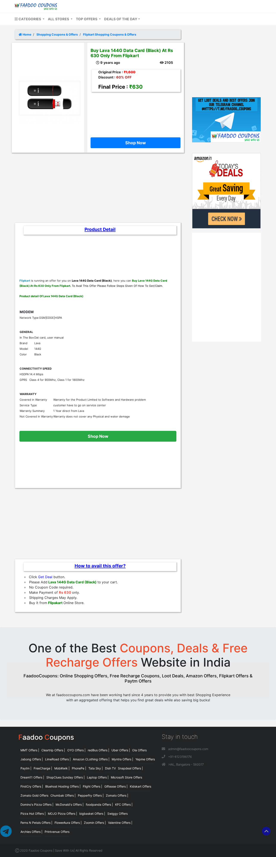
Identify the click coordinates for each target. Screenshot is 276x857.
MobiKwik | (62, 768)
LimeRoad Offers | (58, 759)
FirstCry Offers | (31, 786)
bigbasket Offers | (92, 813)
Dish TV (110, 768)
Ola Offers (139, 750)
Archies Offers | (31, 831)
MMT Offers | (29, 750)
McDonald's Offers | (70, 804)
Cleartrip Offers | (53, 750)
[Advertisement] (134, 111)
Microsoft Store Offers (126, 777)
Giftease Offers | (116, 786)
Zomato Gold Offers (34, 795)
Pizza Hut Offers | (33, 813)
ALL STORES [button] (59, 19)
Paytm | (25, 768)
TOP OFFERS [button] (87, 19)
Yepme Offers (145, 759)
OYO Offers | (76, 750)
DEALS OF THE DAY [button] (120, 19)
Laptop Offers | (98, 777)
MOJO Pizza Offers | (62, 813)
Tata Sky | (95, 768)
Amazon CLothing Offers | (91, 759)
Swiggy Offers (117, 813)
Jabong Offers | (31, 759)
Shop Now (135, 142)
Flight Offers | (92, 786)
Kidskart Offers (140, 786)
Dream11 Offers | (32, 777)
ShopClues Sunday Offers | (65, 777)
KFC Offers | (124, 804)
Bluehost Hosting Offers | (63, 786)
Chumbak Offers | (63, 795)
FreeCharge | (43, 768)
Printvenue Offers (57, 831)
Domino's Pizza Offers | (36, 804)
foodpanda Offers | (99, 804)
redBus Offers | (98, 750)
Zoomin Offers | (95, 822)
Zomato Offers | (117, 795)
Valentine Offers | (120, 822)
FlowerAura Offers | (68, 822)
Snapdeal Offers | (130, 768)
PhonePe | (79, 768)
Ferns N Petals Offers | (36, 822)
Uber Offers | (120, 750)
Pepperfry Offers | (91, 795)
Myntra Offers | (122, 759)
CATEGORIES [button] (30, 19)
